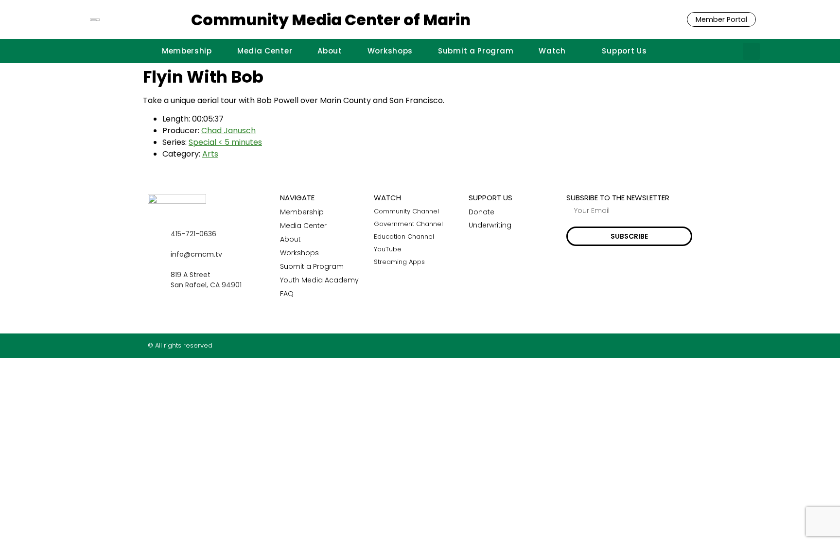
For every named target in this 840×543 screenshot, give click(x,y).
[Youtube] (688, 345)
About (329, 51)
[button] (751, 51)
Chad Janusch (228, 130)
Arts (210, 153)
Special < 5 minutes (225, 142)
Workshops (390, 51)
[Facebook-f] (650, 345)
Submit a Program (475, 51)
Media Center (264, 51)
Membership (187, 51)
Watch (552, 51)
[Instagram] (669, 345)
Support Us (624, 51)
